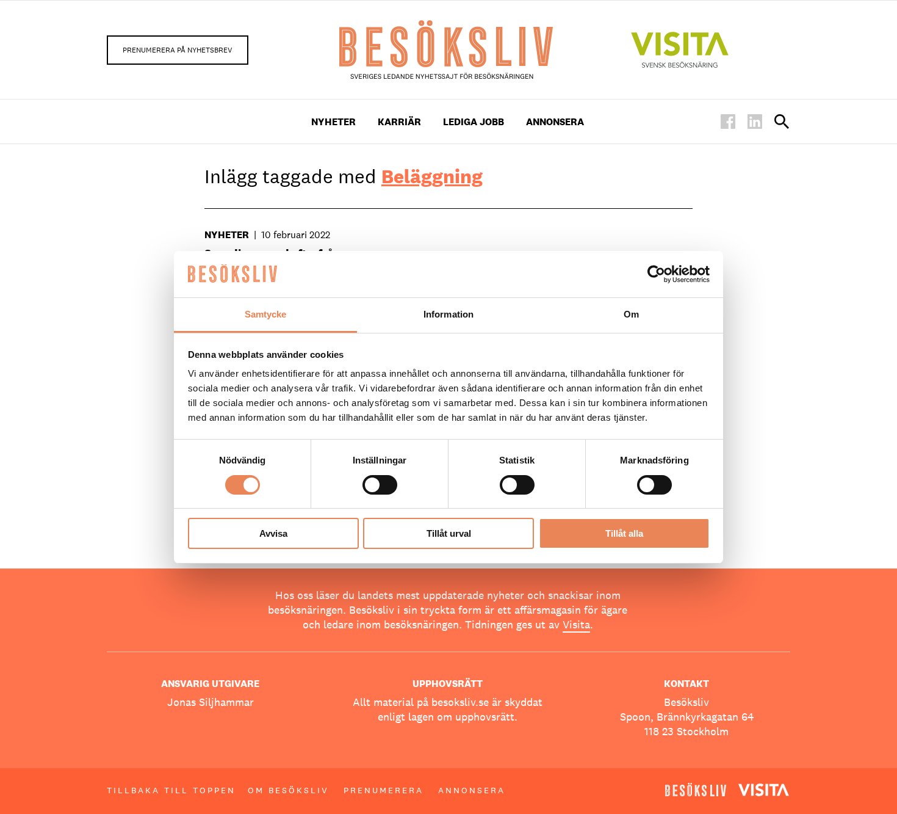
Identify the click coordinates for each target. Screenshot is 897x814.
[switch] (379, 485)
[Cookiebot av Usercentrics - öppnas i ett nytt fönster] (656, 274)
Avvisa (273, 533)
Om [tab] (631, 314)
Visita (576, 624)
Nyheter (333, 121)
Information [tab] (448, 314)
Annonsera (555, 121)
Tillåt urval (449, 533)
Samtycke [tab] (266, 314)
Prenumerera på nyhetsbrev (177, 50)
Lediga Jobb (473, 121)
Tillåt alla (624, 533)
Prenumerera (383, 790)
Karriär (399, 121)
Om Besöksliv (288, 790)
